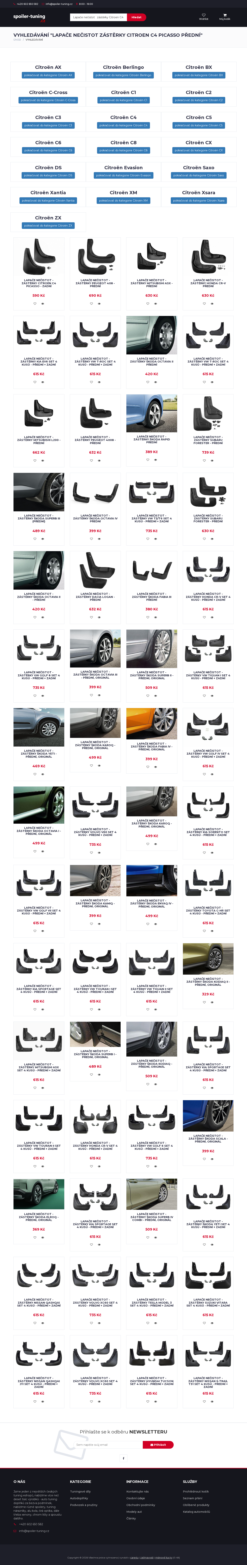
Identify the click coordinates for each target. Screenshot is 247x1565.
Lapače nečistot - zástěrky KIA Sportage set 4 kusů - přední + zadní (38, 989)
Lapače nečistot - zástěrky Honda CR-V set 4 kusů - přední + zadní (208, 597)
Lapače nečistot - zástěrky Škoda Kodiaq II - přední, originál (208, 982)
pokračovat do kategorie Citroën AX (48, 75)
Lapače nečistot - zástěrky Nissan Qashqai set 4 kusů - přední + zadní (39, 1302)
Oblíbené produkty (196, 1505)
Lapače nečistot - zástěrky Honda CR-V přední (208, 283)
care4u (134, 1557)
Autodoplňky (79, 1498)
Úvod (17, 39)
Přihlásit (159, 1445)
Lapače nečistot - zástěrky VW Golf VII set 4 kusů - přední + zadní (39, 910)
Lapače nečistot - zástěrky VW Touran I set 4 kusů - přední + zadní (95, 989)
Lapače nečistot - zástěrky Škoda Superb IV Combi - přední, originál (151, 1217)
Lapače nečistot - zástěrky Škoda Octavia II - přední (38, 597)
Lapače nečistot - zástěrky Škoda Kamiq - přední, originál (95, 903)
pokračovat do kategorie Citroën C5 (198, 125)
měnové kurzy (163, 1557)
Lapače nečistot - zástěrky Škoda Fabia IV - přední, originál (152, 746)
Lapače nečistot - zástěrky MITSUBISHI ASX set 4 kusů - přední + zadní (39, 1067)
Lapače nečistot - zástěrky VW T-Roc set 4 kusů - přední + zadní (95, 361)
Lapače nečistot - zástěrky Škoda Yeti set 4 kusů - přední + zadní (208, 1224)
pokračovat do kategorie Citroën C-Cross (48, 100)
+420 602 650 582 (27, 3)
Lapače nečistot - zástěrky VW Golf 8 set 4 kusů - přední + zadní (39, 675)
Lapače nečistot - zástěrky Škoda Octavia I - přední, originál (39, 831)
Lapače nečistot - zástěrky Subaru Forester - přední (208, 440)
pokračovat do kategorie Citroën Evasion (123, 175)
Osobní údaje (135, 1498)
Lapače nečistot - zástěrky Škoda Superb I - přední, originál (95, 1054)
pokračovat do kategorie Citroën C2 (199, 100)
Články (131, 1518)
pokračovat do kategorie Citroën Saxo (198, 175)
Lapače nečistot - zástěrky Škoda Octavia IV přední (95, 518)
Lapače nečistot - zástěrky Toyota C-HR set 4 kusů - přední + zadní (208, 910)
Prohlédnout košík (196, 1491)
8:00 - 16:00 (86, 3)
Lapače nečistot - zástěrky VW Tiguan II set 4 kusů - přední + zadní (152, 989)
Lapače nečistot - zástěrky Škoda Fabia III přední (151, 597)
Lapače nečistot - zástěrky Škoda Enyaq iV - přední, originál (151, 903)
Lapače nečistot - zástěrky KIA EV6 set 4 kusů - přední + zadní (38, 361)
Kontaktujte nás (137, 1491)
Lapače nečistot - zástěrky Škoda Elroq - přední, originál (39, 1217)
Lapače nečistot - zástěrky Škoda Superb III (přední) (39, 518)
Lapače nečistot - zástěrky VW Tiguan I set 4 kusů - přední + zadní (208, 675)
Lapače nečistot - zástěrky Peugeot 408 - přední (95, 283)
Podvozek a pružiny (83, 1505)
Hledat (136, 17)
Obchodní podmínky (140, 1505)
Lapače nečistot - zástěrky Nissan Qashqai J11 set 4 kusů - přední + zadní (39, 1382)
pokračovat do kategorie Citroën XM (123, 200)
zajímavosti (147, 1557)
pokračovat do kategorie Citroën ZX (48, 225)
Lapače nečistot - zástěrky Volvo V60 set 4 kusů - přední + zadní (95, 832)
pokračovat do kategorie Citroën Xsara (198, 200)
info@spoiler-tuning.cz (59, 3)
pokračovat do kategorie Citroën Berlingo (123, 75)
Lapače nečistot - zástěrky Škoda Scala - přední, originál (208, 1138)
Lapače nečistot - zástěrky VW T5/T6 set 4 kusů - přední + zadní (152, 518)
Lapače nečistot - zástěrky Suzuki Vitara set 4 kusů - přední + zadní (208, 1302)
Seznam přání (192, 1498)
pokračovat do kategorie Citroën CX (199, 150)
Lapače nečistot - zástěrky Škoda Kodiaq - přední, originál (151, 1063)
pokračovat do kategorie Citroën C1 (123, 100)
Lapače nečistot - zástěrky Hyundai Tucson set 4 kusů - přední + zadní (151, 1381)
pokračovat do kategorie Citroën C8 (124, 150)
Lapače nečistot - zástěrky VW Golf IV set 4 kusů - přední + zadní (208, 753)
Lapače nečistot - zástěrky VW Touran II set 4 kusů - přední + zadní (39, 1146)
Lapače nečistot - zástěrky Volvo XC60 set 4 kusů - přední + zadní (95, 1302)
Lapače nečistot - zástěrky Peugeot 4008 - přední (95, 440)
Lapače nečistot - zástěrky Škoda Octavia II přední (151, 361)
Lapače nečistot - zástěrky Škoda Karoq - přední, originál (95, 745)
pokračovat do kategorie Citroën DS (48, 175)
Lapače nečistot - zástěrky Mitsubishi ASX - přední (152, 283)
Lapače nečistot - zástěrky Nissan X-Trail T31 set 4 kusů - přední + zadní (208, 1382)
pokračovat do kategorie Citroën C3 (48, 125)
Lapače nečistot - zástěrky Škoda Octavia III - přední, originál (95, 674)
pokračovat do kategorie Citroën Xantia (48, 200)
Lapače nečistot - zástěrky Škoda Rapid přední (152, 439)
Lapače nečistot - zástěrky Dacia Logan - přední (95, 597)
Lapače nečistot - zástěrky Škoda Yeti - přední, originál (39, 753)
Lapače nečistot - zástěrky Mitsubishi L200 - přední (39, 440)
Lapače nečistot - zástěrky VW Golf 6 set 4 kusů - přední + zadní (152, 1146)
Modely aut (134, 1511)
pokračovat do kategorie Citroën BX (199, 75)
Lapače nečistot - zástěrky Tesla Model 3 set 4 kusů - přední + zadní (151, 1302)
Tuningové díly (80, 1491)
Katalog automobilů (196, 1511)
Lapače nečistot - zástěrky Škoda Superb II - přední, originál (151, 675)
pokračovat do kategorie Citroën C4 (123, 125)
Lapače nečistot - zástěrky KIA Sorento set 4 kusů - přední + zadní (208, 832)
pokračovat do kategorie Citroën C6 (48, 150)
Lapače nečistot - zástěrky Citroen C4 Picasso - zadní (39, 283)
